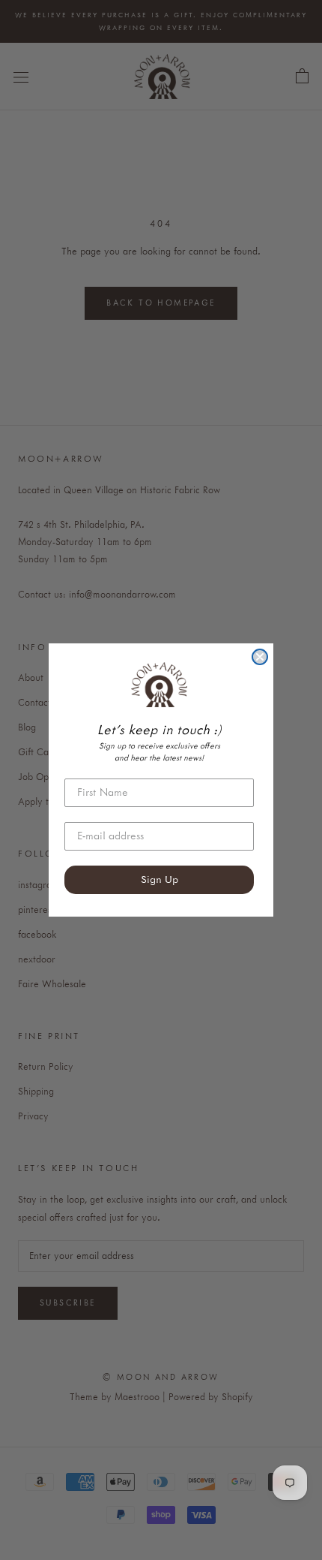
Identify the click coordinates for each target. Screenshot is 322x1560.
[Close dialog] (259, 656)
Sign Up (159, 880)
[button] (159, 684)
